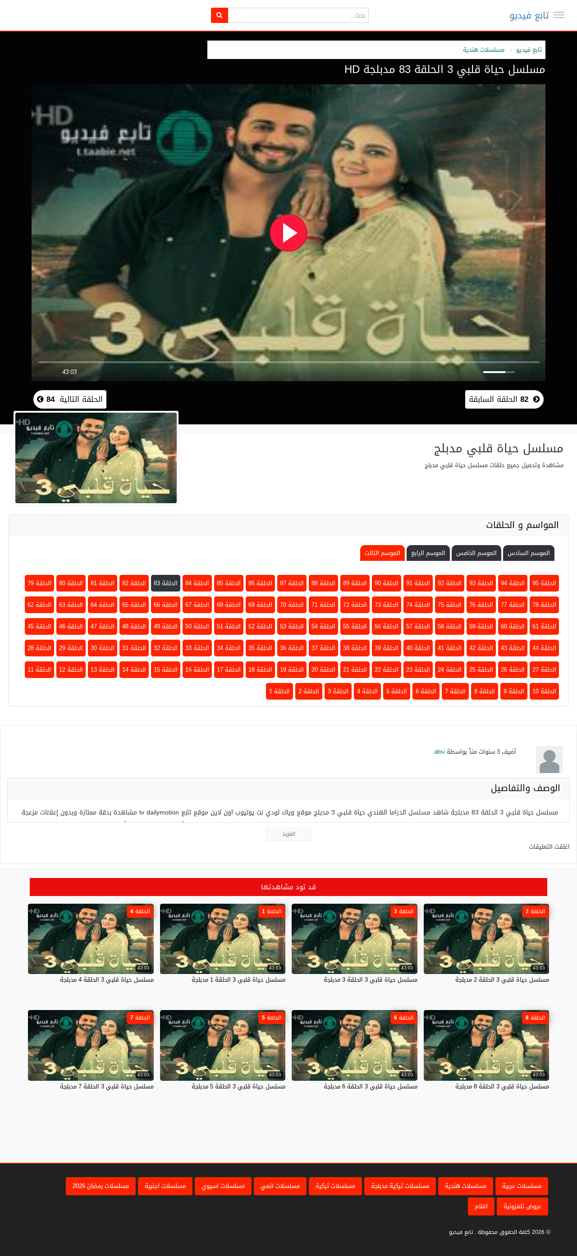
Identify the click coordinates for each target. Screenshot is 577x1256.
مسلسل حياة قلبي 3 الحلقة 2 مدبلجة (502, 979)
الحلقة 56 (386, 626)
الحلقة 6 (426, 691)
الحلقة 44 (544, 648)
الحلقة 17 (229, 669)
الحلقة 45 (39, 626)
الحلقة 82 (134, 583)
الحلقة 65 (134, 604)
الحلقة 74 (418, 604)
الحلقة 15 (166, 669)
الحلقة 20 (323, 669)
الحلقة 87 (292, 583)
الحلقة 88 (323, 583)
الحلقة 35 (260, 648)
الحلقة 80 (71, 583)
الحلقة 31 (134, 648)
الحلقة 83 (166, 583)
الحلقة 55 (355, 626)
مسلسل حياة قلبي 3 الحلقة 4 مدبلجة (107, 979)
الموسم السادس (529, 553)
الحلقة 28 (39, 648)
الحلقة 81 (102, 583)
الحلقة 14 (134, 669)
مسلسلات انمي (280, 1186)
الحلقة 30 (102, 648)
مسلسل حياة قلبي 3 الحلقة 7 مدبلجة (107, 1086)
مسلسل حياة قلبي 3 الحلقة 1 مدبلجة (238, 979)
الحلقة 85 (229, 583)
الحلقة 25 (481, 669)
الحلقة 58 (450, 626)
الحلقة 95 (544, 583)
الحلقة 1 (279, 691)
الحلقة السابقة (498, 399)
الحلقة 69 (260, 604)
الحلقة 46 (71, 626)
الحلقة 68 (229, 604)
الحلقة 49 (166, 626)
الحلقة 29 (71, 648)
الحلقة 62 (39, 604)
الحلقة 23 (418, 669)
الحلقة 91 (418, 583)
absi (439, 751)
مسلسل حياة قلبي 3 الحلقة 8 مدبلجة (502, 1086)
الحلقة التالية (73, 399)
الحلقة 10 (544, 691)
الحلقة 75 (450, 604)
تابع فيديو (529, 15)
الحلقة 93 (481, 583)
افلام (481, 1206)
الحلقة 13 (102, 669)
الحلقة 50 (197, 626)
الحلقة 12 (71, 669)
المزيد (288, 834)
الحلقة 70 (292, 604)
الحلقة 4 (367, 691)
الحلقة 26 (513, 669)
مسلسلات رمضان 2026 (101, 1186)
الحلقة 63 (71, 604)
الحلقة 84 (197, 583)
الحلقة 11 (39, 669)
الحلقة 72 (355, 604)
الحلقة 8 (484, 691)
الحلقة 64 (102, 604)
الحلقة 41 (450, 648)
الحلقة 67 (197, 604)
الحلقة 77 (513, 604)
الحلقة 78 (544, 604)
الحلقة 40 (418, 648)
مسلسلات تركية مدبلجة (400, 1186)
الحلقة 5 (396, 691)
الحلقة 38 (355, 648)
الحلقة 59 (481, 626)
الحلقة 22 (386, 669)
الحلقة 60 (513, 626)
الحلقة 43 (513, 648)
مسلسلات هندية (483, 49)
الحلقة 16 (197, 669)
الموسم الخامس (476, 553)
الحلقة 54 (323, 626)
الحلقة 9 (514, 691)
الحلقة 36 (292, 648)
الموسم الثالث (382, 553)
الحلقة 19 (292, 669)
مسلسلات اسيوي (223, 1186)
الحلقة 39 (386, 648)
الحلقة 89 (355, 583)
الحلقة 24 (450, 669)
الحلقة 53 (292, 626)
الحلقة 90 (386, 583)
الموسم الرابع (428, 553)
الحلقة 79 (39, 583)
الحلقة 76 (481, 604)
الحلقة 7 (455, 691)
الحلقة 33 (197, 648)
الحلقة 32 (166, 648)
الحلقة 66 (166, 604)
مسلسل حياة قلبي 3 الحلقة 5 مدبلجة (238, 1086)
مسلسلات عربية (521, 1186)
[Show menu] (559, 15)
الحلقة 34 (229, 648)
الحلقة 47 (102, 626)
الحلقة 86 (260, 583)
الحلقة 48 (134, 626)
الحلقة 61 (544, 626)
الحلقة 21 (355, 669)
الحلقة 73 (386, 604)
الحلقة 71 (323, 604)
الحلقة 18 (260, 669)
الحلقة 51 (229, 626)
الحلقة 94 (513, 583)
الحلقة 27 (544, 669)
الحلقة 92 (450, 583)
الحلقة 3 (338, 691)
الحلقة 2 (308, 691)
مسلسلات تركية (335, 1186)
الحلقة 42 (481, 648)
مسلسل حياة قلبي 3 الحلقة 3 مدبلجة (370, 979)
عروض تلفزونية (522, 1206)
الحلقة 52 (260, 626)
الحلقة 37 (323, 648)
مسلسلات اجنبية (165, 1186)
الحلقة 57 (418, 626)
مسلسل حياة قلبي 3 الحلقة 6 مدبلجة (370, 1086)
